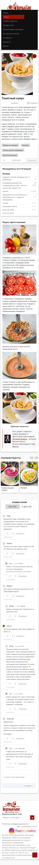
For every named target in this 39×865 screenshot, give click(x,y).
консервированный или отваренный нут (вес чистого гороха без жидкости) (14, 185)
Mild (10, 563)
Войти (5, 46)
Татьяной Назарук (19, 439)
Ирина (21, 563)
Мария (22, 606)
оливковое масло (9, 206)
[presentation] (31, 458)
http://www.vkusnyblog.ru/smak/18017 (18, 571)
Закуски (25, 145)
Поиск (6, 17)
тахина (5, 203)
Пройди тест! (8, 25)
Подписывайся (25, 830)
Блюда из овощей (10, 145)
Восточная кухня (10, 155)
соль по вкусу (8, 213)
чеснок (5, 191)
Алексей (22, 748)
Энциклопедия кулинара (13, 29)
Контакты (7, 42)
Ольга (22, 646)
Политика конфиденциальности (15, 824)
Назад (5, 13)
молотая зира (8, 210)
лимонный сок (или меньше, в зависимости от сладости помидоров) (14, 197)
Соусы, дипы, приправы (13, 150)
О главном (7, 38)
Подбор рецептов (10, 21)
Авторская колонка (11, 34)
